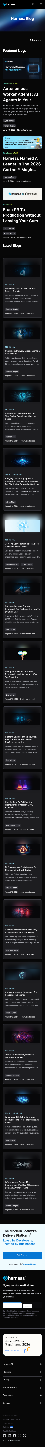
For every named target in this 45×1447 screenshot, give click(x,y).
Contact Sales (29, 1264)
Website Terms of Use (11, 1419)
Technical (8, 204)
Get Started (22, 1255)
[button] (33, 4)
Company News (10, 83)
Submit (27, 1306)
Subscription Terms (10, 1416)
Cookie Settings (9, 1431)
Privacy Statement (10, 1423)
